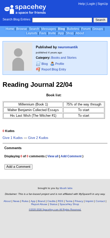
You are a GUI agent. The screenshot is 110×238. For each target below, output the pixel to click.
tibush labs (66, 188)
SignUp (102, 4)
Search (100, 20)
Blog (61, 29)
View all (52, 156)
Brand (41, 201)
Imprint (89, 201)
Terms (68, 201)
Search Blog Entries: (17, 19)
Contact (100, 201)
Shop (69, 33)
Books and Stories (63, 58)
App (61, 33)
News (16, 201)
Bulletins (73, 29)
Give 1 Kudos (13, 138)
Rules (25, 201)
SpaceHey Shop (69, 204)
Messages (48, 29)
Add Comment (71, 156)
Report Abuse (39, 204)
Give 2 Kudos (38, 138)
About (80, 33)
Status (53, 204)
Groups (98, 29)
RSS (60, 201)
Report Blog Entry (53, 69)
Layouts (31, 33)
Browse (21, 29)
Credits (51, 201)
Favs (42, 33)
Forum (85, 29)
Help (81, 4)
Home (10, 29)
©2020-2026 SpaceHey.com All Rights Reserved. (55, 209)
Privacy (79, 201)
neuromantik (68, 47)
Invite (52, 33)
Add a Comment (18, 167)
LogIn (91, 4)
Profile (59, 64)
